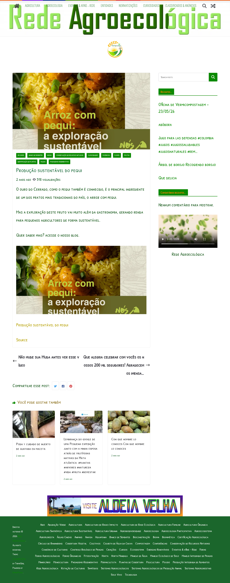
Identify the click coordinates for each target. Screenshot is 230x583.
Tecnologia (131, 574)
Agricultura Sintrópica (49, 531)
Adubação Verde (57, 524)
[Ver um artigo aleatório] (213, 6)
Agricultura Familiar (169, 524)
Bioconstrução (141, 537)
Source (22, 340)
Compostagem (142, 543)
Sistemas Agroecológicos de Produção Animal (157, 568)
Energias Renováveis (158, 549)
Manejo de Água (138, 556)
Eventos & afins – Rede (81, 6)
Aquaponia (101, 537)
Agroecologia (54, 6)
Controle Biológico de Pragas (87, 549)
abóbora (165, 124)
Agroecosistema (203, 531)
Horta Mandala (119, 556)
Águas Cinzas (64, 537)
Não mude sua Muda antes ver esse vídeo (49, 361)
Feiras (203, 549)
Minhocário (44, 562)
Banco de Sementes (36, 155)
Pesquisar (213, 77)
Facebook (106, 155)
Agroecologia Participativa (177, 531)
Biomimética (168, 537)
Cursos (123, 549)
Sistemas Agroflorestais (198, 568)
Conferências (160, 543)
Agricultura (32, 6)
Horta (105, 556)
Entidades (107, 6)
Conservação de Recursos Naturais (69, 155)
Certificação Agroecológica (193, 537)
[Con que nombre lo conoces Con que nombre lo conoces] (129, 415)
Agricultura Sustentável (78, 531)
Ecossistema (137, 549)
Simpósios (93, 568)
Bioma (49, 155)
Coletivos (94, 543)
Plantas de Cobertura (131, 562)
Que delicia (167, 178)
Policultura (153, 562)
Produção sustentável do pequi (42, 325)
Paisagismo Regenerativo (59, 162)
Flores (116, 155)
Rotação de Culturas (73, 568)
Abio (42, 524)
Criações (111, 549)
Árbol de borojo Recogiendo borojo (187, 164)
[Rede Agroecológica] (17, 6)
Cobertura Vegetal (76, 543)
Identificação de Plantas (27, 162)
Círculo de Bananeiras (50, 543)
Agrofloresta (47, 537)
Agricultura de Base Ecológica (138, 524)
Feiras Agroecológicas (47, 556)
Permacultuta (108, 562)
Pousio (166, 562)
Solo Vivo (116, 574)
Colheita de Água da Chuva (117, 543)
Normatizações (128, 6)
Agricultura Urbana (106, 531)
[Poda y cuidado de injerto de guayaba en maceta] (34, 415)
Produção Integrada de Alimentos (191, 562)
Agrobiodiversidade (130, 531)
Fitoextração (91, 556)
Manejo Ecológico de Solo (164, 556)
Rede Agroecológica (47, 568)
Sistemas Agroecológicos (115, 568)
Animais (78, 537)
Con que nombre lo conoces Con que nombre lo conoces (127, 443)
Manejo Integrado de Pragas (197, 556)
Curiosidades (151, 6)
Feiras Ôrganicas (72, 556)
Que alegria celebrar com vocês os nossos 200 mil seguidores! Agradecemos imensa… (113, 365)
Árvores (21, 155)
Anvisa (88, 537)
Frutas (127, 155)
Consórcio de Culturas (55, 549)
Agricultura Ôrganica (195, 524)
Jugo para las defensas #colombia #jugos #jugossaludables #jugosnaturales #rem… (186, 144)
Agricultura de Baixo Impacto (101, 524)
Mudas (43, 162)
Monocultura (60, 562)
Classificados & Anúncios (180, 6)
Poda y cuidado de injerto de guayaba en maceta (33, 446)
